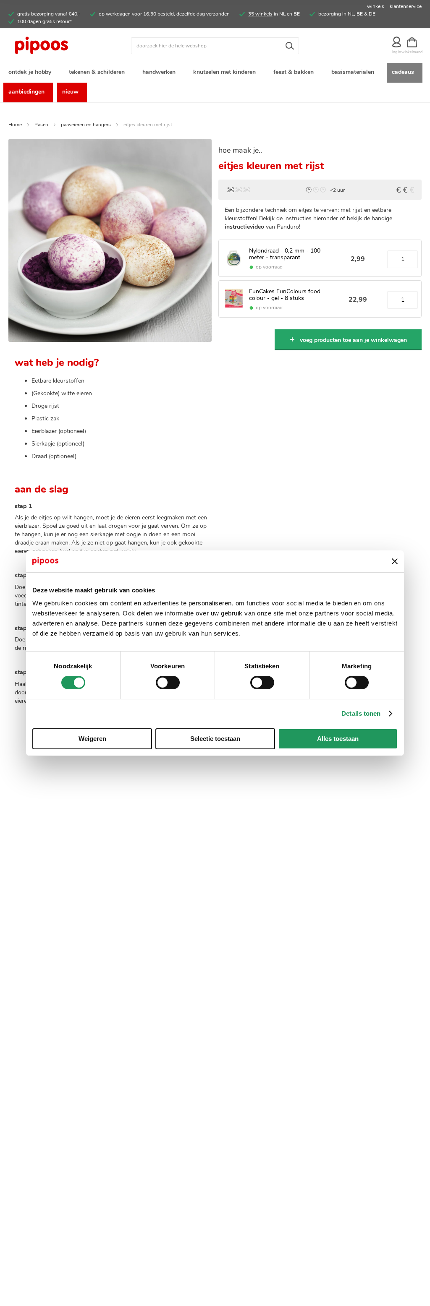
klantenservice (406, 6)
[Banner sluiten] (395, 561)
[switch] (168, 683)
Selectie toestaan (215, 738)
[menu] (215, 82)
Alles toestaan (338, 738)
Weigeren (92, 738)
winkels (375, 6)
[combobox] (215, 45)
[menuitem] (31, 73)
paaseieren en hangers (86, 124)
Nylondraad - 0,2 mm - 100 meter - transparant (284, 254)
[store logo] (60, 46)
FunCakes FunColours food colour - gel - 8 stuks (284, 294)
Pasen (41, 124)
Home (15, 124)
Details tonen (360, 713)
